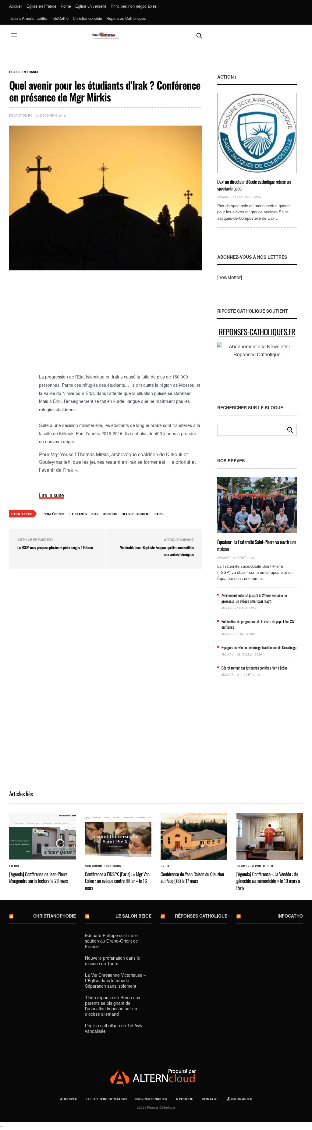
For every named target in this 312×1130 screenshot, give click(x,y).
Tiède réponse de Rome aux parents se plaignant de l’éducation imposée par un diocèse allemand (112, 1005)
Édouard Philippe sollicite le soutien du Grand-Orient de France (111, 940)
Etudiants (78, 514)
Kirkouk (110, 514)
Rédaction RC (20, 115)
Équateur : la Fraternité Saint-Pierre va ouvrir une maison (256, 545)
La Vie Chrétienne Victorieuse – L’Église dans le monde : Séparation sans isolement (115, 980)
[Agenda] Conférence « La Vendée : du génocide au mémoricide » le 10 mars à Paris (268, 880)
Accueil (15, 6)
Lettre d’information (106, 1098)
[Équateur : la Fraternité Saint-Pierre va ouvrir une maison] (257, 505)
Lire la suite (51, 495)
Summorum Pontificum (103, 866)
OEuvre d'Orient (136, 514)
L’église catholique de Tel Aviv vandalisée (113, 1028)
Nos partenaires (151, 1098)
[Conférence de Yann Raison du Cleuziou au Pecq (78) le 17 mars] (194, 836)
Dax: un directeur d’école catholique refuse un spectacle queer (254, 185)
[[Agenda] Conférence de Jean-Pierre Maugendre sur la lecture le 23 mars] (42, 836)
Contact (210, 1098)
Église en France (41, 6)
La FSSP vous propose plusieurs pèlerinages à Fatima (55, 547)
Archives (68, 1098)
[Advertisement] (120, 325)
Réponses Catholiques (126, 18)
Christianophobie (87, 18)
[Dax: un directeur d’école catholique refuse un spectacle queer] (257, 132)
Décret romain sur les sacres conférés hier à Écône (255, 668)
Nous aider (241, 1098)
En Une (14, 866)
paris (159, 514)
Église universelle (90, 6)
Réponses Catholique (201, 916)
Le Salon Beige (133, 916)
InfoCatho (60, 18)
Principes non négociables (134, 6)
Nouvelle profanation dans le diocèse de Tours (112, 960)
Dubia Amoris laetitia (29, 18)
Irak (95, 514)
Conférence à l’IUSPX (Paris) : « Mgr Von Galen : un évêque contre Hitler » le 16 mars (117, 880)
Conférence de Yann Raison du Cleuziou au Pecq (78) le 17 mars (192, 877)
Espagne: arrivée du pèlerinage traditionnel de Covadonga (259, 647)
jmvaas (223, 197)
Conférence (54, 514)
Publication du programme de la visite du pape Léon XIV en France (258, 624)
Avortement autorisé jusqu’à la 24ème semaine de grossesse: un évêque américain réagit (254, 598)
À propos (184, 1098)
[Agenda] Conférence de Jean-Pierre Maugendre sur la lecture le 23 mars (38, 877)
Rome (66, 6)
